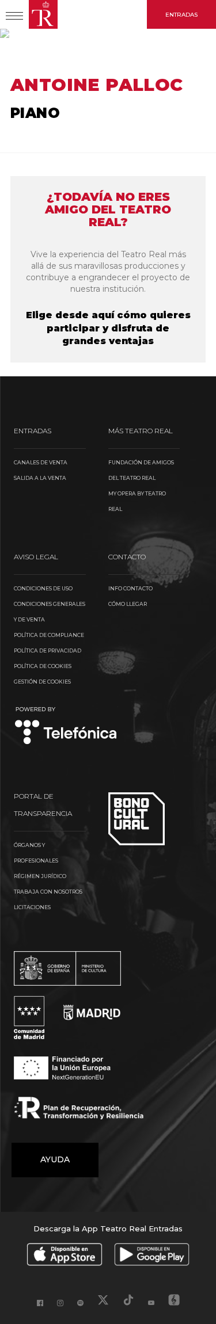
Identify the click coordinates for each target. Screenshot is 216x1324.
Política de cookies (42, 666)
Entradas (181, 14)
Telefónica (66, 726)
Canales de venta (40, 462)
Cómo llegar (127, 604)
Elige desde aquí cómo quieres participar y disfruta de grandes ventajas (108, 328)
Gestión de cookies (42, 681)
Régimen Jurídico (40, 876)
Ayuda (55, 1159)
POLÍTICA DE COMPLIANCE (49, 635)
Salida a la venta (40, 478)
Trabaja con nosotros (48, 891)
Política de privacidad (47, 650)
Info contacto (130, 588)
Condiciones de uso (43, 588)
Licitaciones (32, 907)
